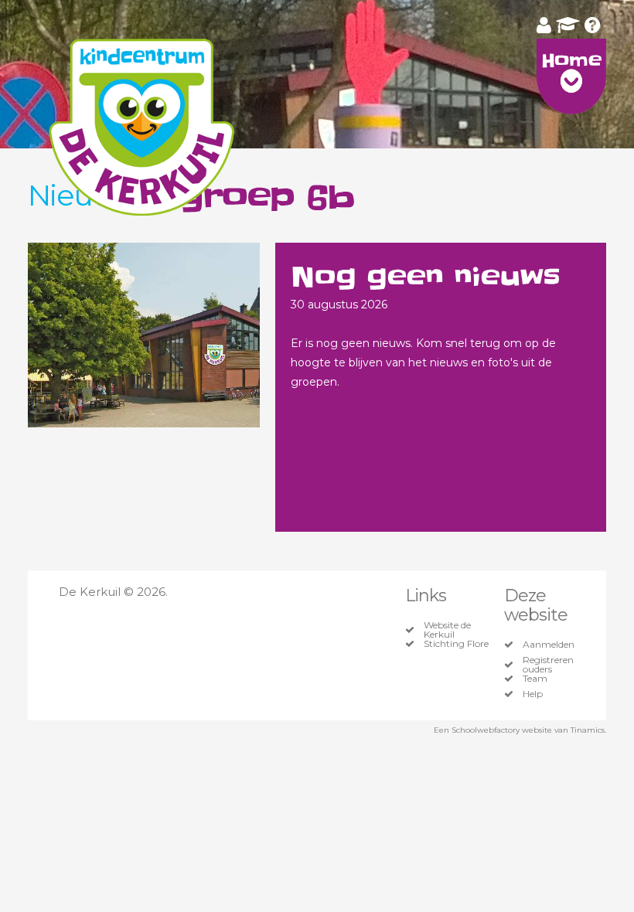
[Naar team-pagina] (568, 25)
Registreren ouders (548, 664)
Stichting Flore (456, 643)
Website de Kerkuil (447, 630)
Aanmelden (548, 644)
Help (533, 694)
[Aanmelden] (544, 25)
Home (571, 60)
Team (535, 678)
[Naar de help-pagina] (593, 25)
